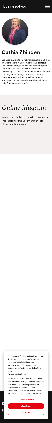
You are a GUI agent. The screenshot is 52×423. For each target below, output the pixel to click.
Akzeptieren (26, 406)
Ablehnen (26, 412)
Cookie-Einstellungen (26, 399)
